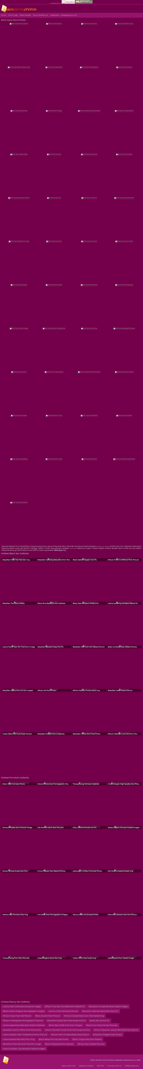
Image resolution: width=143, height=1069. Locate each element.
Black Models (25, 15)
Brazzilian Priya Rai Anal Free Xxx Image (22, 1044)
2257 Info (100, 1066)
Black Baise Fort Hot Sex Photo (53, 1039)
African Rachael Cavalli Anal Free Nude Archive (67, 1030)
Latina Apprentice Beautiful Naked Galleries (24, 1025)
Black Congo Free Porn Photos (87, 1039)
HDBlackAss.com (132, 1066)
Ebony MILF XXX (69, 1066)
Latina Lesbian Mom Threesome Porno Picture (25, 1034)
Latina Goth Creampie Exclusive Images (22, 1006)
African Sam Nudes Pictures (91, 1044)
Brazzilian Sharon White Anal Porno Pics (22, 1030)
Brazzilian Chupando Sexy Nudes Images (108, 1006)
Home (3, 15)
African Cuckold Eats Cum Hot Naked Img (84, 1016)
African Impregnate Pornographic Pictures (23, 1020)
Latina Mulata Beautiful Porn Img (19, 1039)
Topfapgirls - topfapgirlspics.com (63, 15)
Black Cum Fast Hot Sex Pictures (101, 1025)
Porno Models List (40, 15)
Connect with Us (114, 1066)
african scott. (73, 548)
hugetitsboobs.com (55, 3)
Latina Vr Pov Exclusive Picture (63, 1011)
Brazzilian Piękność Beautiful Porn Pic (100, 1011)
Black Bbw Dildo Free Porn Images (65, 1025)
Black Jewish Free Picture (47, 1016)
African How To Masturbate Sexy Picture (70, 1034)
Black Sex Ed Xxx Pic (99, 1020)
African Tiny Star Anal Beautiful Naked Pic (65, 1006)
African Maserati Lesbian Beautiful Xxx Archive (116, 1030)
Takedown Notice (86, 1066)
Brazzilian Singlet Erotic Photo (107, 1034)
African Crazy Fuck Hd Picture (17, 1016)
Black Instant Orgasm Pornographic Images (23, 1011)
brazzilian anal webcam (102, 546)
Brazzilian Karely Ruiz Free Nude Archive (66, 1020)
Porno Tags (13, 15)
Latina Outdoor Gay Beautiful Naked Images (24, 1049)
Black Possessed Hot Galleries (59, 1044)
